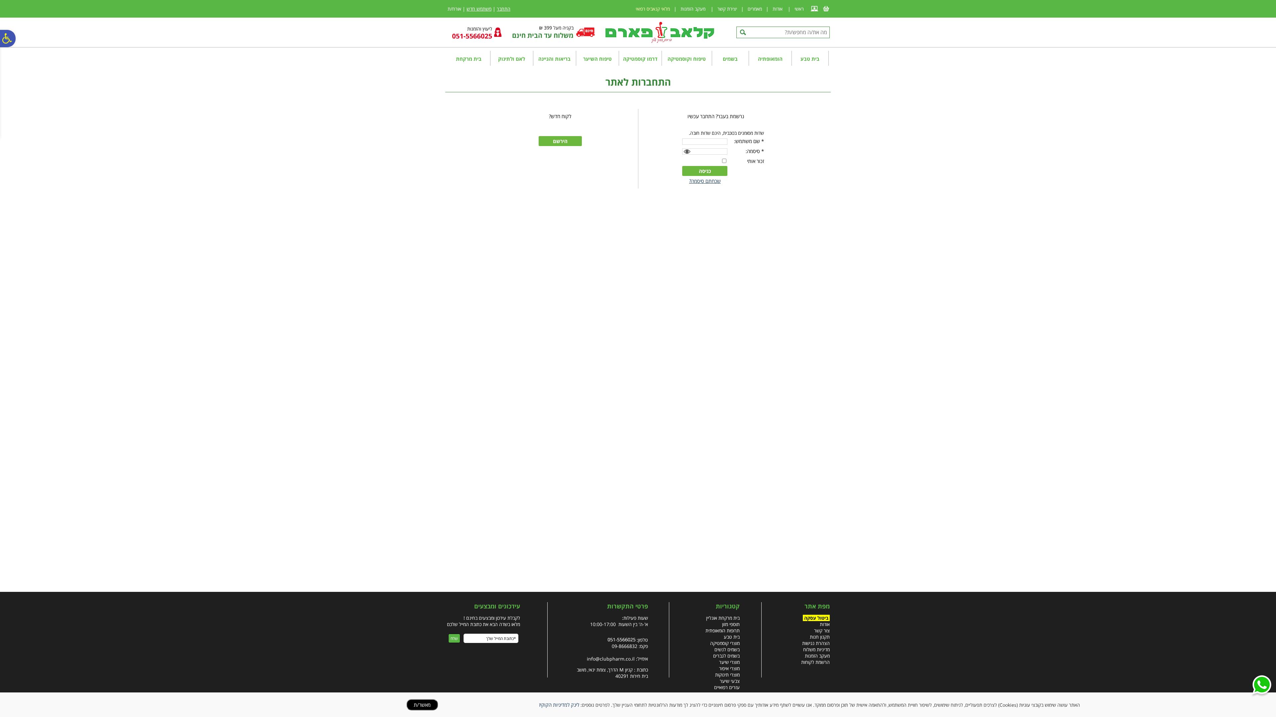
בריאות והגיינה (554, 58)
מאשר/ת (422, 704)
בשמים (730, 58)
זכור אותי (755, 161)
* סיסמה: (755, 151)
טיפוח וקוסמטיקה (687, 58)
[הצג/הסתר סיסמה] (686, 151)
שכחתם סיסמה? (705, 181)
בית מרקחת (468, 58)
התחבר (503, 9)
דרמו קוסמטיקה (640, 58)
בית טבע (809, 58)
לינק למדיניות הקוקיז (559, 704)
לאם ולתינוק (511, 58)
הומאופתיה (770, 58)
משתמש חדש (479, 9)
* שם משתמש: (749, 141)
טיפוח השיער (597, 58)
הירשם (560, 141)
